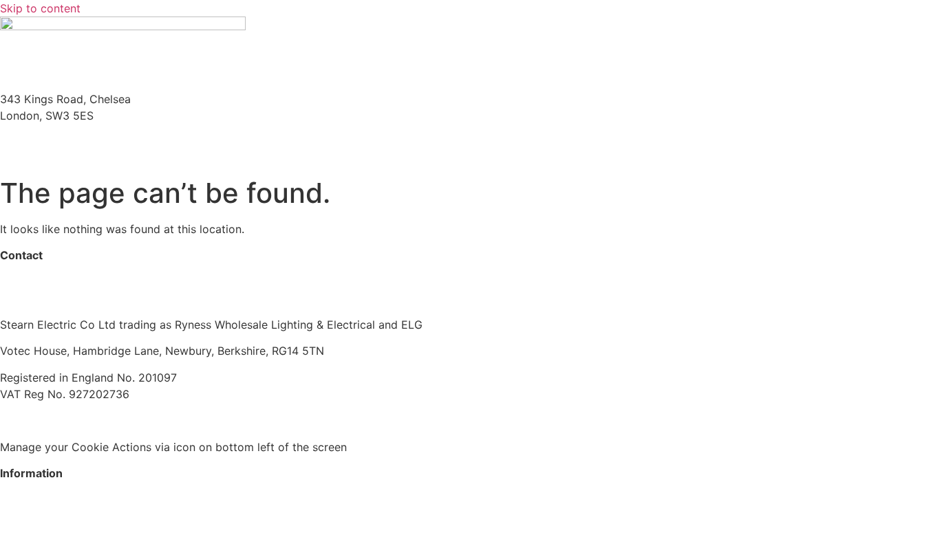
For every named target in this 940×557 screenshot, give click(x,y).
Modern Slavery (41, 420)
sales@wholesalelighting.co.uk (79, 298)
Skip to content (40, 8)
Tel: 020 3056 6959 (52, 142)
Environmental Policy (258, 420)
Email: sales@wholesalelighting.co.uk (96, 158)
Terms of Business (143, 420)
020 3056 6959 (41, 282)
